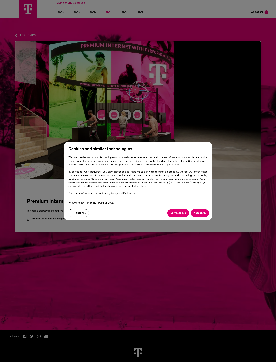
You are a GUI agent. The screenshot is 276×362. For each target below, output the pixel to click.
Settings (81, 213)
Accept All (200, 213)
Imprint (91, 202)
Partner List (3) (106, 202)
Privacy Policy (76, 202)
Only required (178, 213)
